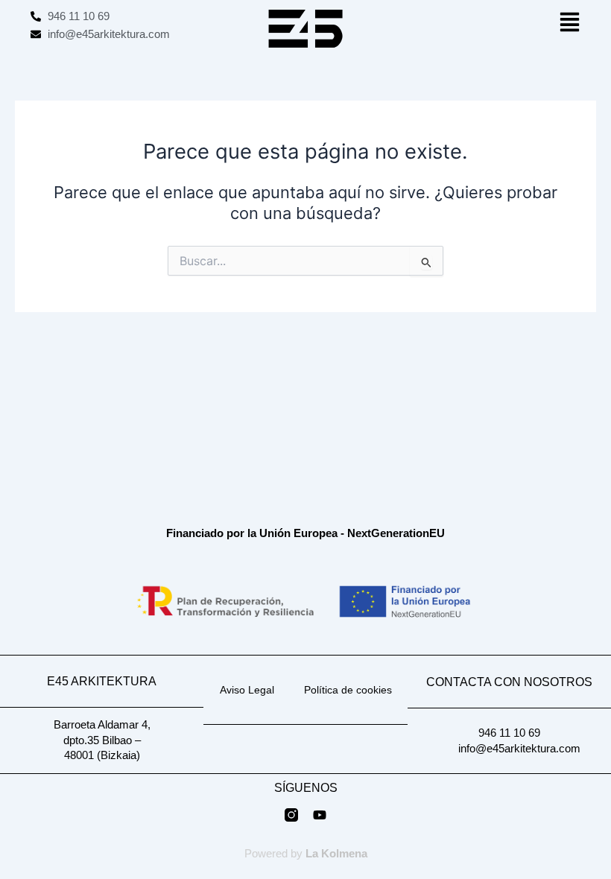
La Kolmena (336, 854)
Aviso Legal (247, 690)
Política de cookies (348, 690)
